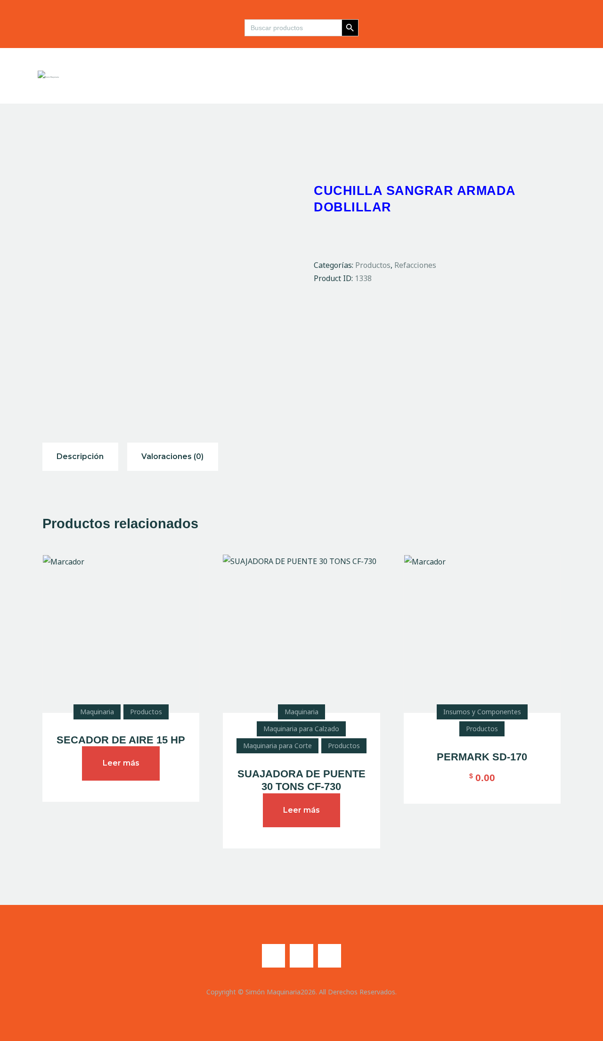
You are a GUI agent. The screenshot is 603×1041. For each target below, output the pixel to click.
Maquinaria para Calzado (301, 728)
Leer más (121, 763)
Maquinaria (97, 711)
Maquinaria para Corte (277, 745)
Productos (373, 265)
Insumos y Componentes (482, 711)
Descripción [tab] (80, 456)
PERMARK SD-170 (482, 757)
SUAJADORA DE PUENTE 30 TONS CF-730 (301, 780)
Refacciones (415, 265)
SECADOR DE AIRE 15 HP (121, 740)
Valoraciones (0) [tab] (172, 456)
